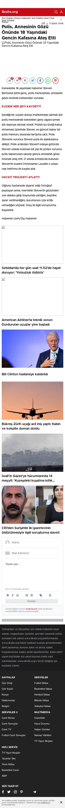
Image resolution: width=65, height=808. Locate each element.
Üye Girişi (7, 683)
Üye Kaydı (7, 688)
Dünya (5, 22)
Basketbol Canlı (10, 770)
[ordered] (26, 595)
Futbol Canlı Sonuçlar (13, 735)
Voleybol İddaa (42, 706)
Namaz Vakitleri (42, 735)
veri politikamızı (43, 803)
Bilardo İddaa (41, 700)
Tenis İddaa (8, 764)
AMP (4, 775)
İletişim (5, 706)
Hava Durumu (42, 723)
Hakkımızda (8, 700)
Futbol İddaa (41, 683)
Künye (5, 694)
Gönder (31, 601)
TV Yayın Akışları (43, 741)
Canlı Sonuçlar (10, 723)
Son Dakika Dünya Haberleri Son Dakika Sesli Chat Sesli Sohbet (28, 19)
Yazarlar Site (9, 758)
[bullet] (31, 595)
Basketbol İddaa (43, 688)
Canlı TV (6, 729)
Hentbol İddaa (42, 694)
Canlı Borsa (8, 717)
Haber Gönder (42, 729)
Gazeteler (39, 717)
